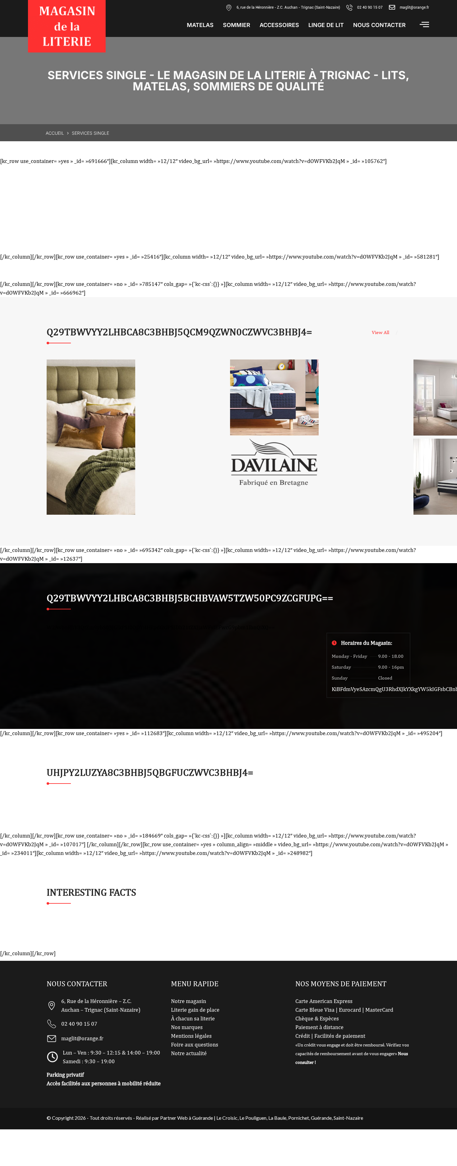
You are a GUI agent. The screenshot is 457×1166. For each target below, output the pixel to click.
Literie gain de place (195, 1009)
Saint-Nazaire (348, 1118)
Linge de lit (326, 25)
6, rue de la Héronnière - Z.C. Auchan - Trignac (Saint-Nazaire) (288, 7)
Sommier (236, 25)
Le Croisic (227, 1118)
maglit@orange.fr (414, 7)
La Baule (277, 1118)
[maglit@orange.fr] (392, 7)
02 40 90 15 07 (370, 7)
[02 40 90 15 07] (349, 7)
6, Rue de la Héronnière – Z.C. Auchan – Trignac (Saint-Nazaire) (101, 1005)
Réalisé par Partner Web (162, 1118)
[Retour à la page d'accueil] (67, 26)
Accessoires (279, 25)
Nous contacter (379, 25)
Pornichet (298, 1118)
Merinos (274, 398)
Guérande (321, 1118)
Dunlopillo (91, 437)
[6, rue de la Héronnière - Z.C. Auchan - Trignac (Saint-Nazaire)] (229, 7)
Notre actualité (189, 1053)
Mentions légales (191, 1036)
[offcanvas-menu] (424, 24)
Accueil (55, 133)
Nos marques (187, 1027)
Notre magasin (188, 1001)
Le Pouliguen (252, 1118)
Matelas (200, 25)
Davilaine (274, 462)
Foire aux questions (194, 1044)
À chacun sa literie (193, 1018)
